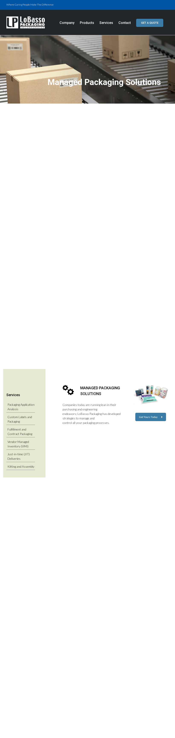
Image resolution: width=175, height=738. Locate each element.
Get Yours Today (148, 417)
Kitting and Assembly (20, 466)
